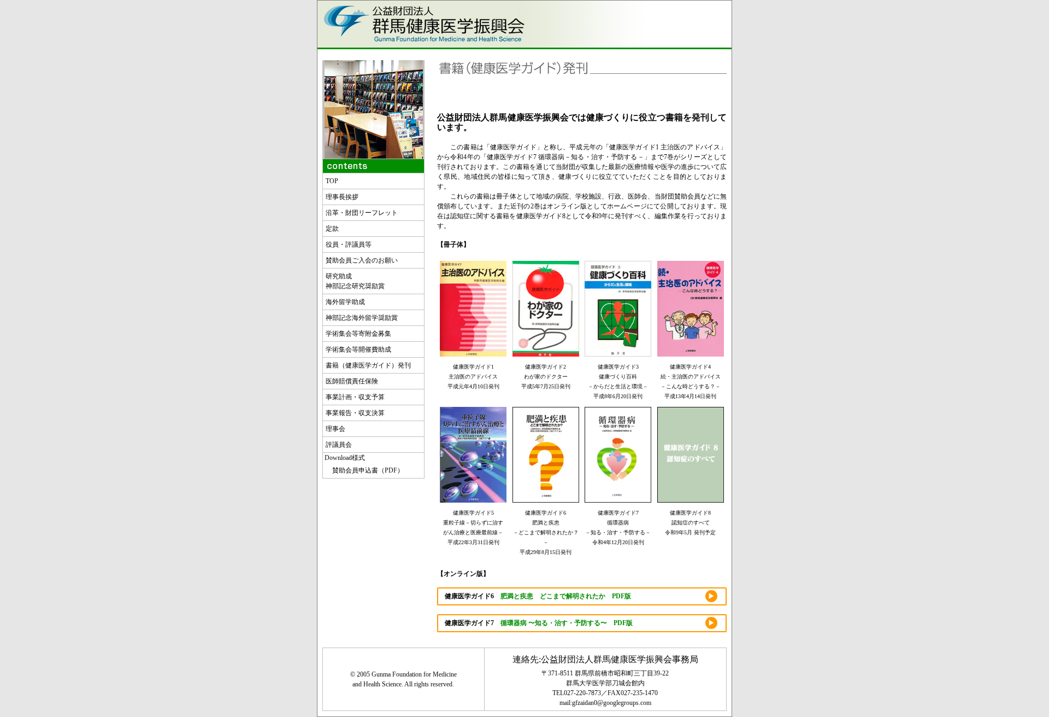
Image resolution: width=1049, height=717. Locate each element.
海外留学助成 (345, 302)
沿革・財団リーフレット (362, 213)
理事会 (335, 429)
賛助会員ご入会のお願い (362, 260)
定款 (332, 228)
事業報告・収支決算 (355, 413)
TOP (332, 181)
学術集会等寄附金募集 (358, 333)
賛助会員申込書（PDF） (365, 470)
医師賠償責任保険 (352, 381)
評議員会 (339, 444)
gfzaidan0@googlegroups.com (611, 703)
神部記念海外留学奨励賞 (362, 318)
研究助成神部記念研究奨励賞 (355, 281)
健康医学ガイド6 (538, 596)
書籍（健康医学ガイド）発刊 (368, 365)
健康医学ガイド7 (539, 623)
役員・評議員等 (349, 244)
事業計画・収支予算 (355, 397)
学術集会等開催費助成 (358, 349)
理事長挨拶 (342, 197)
